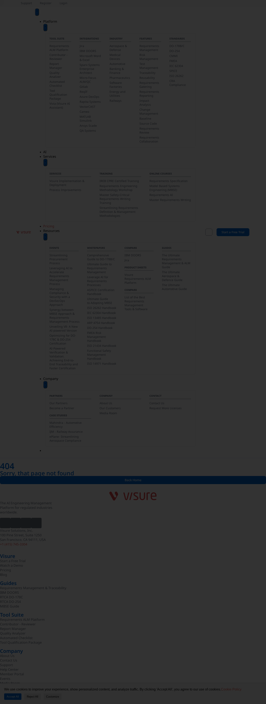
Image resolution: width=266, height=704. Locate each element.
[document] (133, 352)
